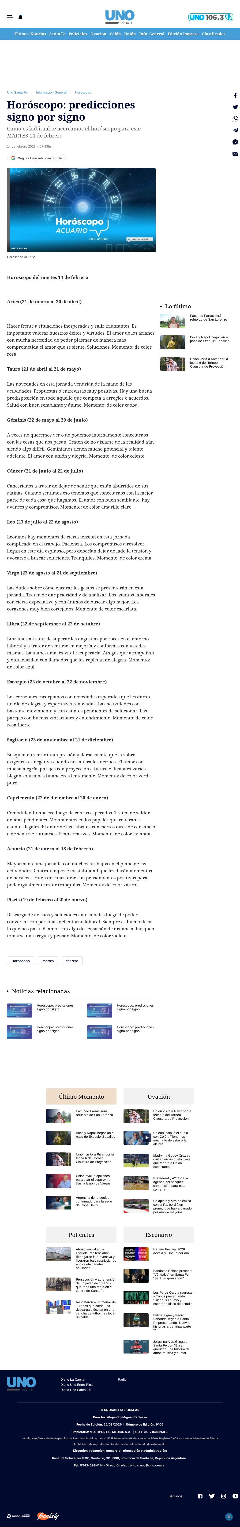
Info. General (152, 34)
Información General (51, 92)
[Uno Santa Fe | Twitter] (212, 1496)
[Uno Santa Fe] (120, 17)
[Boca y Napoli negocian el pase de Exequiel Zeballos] (195, 342)
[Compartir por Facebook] (235, 95)
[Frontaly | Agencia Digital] (44, 1516)
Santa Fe (57, 34)
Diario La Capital (72, 1379)
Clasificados (213, 34)
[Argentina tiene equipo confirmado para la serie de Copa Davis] (81, 1202)
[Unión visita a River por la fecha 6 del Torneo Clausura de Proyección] (195, 364)
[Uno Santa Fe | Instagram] (223, 1496)
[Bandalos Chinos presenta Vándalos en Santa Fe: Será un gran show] (159, 1276)
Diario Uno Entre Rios (76, 1384)
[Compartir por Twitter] (235, 107)
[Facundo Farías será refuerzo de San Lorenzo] (195, 321)
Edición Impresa (183, 34)
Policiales (78, 34)
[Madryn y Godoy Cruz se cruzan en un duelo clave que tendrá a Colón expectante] (159, 1161)
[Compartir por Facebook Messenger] (235, 142)
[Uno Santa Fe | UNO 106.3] (210, 17)
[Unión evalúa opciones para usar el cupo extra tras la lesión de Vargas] (81, 1181)
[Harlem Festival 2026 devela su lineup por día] (159, 1254)
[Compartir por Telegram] (235, 130)
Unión (130, 34)
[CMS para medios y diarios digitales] (18, 1516)
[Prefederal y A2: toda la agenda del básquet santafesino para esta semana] (159, 1183)
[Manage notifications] (229, 1516)
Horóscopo (83, 92)
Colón (115, 34)
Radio (122, 1379)
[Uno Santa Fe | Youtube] (235, 1496)
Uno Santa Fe (17, 92)
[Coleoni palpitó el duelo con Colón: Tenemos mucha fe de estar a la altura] (159, 1138)
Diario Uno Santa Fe (75, 1390)
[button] (10, 17)
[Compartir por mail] (235, 154)
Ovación (98, 34)
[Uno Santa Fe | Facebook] (200, 1496)
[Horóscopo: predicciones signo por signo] (41, 1010)
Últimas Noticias (30, 34)
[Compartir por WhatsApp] (235, 118)
